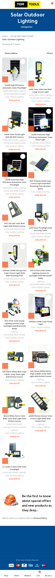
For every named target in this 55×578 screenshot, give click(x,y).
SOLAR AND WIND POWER (22, 36)
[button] (5, 79)
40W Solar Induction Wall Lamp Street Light (40, 90)
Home (5, 36)
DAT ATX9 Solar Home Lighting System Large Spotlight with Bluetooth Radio (14, 324)
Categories (26, 27)
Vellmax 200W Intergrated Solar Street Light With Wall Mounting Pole (14, 273)
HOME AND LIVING (10, 91)
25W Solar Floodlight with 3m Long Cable (40, 229)
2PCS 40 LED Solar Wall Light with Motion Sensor (15, 225)
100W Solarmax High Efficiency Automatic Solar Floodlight (14, 182)
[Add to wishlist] (22, 61)
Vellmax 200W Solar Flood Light (40, 323)
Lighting (22, 91)
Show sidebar (11, 53)
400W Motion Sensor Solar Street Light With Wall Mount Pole (40, 418)
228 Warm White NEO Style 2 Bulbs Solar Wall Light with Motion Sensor (14, 374)
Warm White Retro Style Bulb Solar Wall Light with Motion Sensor (14, 418)
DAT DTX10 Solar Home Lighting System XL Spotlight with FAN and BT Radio (40, 274)
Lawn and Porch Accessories (14, 427)
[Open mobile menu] (3, 4)
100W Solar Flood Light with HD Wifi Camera (14, 136)
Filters (50, 53)
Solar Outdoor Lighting (14, 97)
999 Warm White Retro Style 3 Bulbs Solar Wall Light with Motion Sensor (40, 373)
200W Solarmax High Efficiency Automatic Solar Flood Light (40, 137)
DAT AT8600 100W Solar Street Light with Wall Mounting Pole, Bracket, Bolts (40, 184)
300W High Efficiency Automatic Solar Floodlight (14, 86)
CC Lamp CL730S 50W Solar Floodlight (14, 468)
